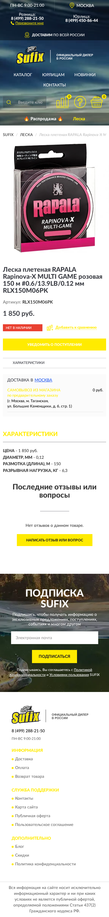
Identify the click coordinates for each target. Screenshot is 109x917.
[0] (96, 102)
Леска (79, 119)
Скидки (22, 856)
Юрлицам (53, 75)
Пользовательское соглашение (44, 825)
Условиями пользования (69, 675)
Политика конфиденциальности (45, 864)
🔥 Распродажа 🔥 (43, 119)
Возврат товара (29, 777)
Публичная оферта (32, 816)
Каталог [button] (23, 75)
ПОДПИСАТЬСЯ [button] (54, 657)
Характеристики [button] (28, 363)
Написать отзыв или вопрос (54, 540)
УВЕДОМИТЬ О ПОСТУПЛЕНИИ (54, 344)
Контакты (54, 85)
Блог (19, 847)
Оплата (22, 768)
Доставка (24, 759)
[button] (27, 23)
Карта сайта (26, 807)
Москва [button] (43, 380)
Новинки (85, 75)
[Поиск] (9, 102)
